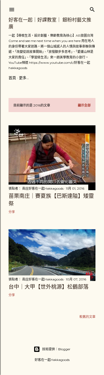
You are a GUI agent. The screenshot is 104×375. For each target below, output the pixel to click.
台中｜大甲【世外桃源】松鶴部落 (49, 286)
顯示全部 (84, 105)
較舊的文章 (87, 317)
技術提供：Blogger (56, 349)
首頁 (12, 77)
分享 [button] (12, 212)
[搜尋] (92, 8)
